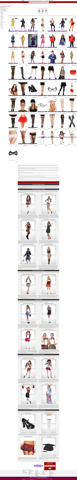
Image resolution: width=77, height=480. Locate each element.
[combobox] (38, 2)
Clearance (2, 20)
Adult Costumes (23, 3)
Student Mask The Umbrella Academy (12, 160)
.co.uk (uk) (43, 472)
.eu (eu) (43, 474)
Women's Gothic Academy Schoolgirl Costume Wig (32, 112)
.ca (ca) (43, 471)
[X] (36, 465)
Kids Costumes (28, 3)
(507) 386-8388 (46, 0)
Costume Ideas (35, 3)
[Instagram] (39, 465)
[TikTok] (42, 465)
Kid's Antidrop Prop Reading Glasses (22, 112)
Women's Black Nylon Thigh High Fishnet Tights (42, 128)
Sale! (54, 3)
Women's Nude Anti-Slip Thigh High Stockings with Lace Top (42, 96)
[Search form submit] (48, 2)
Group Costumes (44, 3)
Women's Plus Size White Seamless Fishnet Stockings (71, 112)
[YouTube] (40, 465)
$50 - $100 (2, 28)
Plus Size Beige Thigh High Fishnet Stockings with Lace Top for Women (23, 144)
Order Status (30, 472)
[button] (54, 2)
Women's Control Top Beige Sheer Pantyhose (61, 112)
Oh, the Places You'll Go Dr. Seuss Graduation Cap (52, 112)
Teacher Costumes (2, 17)
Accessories (48, 3)
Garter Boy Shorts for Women (30, 144)
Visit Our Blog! (39, 467)
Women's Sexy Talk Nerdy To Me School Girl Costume (22, 64)
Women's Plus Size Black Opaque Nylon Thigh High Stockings (13, 128)
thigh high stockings (43, 434)
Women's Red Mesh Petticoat (21, 128)
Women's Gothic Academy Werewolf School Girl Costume (13, 48)
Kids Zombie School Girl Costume (61, 144)
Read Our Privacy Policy (49, 469)
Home (23, 470)
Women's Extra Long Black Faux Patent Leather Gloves (72, 128)
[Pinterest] (37, 465)
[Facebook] (34, 465)
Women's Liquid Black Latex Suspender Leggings (62, 128)
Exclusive (31, 3)
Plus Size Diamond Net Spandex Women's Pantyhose (51, 128)
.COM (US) (29, 0)
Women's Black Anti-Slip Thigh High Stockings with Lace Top (13, 80)
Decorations (52, 3)
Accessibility (36, 474)
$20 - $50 (2, 27)
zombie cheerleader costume (30, 406)
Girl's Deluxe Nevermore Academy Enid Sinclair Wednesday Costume (32, 48)
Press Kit (36, 475)
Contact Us (50, 0)
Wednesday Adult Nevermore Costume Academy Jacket (52, 64)
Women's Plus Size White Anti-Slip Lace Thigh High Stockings (72, 144)
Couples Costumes (39, 3)
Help (54, 0)
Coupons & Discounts (51, 471)
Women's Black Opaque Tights (31, 128)
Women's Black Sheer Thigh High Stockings (12, 112)
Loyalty (50, 474)
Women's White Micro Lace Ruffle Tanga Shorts (13, 144)
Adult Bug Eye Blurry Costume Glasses (41, 112)
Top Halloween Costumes (50, 475)
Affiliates (36, 472)
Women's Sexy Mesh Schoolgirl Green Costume (52, 144)
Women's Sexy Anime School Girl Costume (41, 144)
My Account (24, 471)
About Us (36, 471)
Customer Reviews (51, 472)
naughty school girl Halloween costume (30, 242)
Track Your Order (25, 472)
